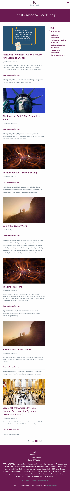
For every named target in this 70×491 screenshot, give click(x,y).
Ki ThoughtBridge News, (10, 80)
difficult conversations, (22, 187)
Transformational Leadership (11, 434)
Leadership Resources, (23, 80)
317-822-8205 (25, 480)
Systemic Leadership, (25, 313)
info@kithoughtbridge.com (40, 480)
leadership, (32, 187)
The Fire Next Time (12, 286)
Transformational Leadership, (11, 82)
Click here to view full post (11, 75)
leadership (28, 82)
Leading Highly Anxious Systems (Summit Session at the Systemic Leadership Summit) (19, 411)
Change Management (57, 55)
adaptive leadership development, (12, 189)
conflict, (5, 316)
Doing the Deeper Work (15, 225)
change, (22, 82)
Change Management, (36, 80)
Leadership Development (29, 192)
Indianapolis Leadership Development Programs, (23, 245)
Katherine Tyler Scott (10, 62)
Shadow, (16, 313)
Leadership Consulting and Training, (26, 248)
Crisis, (31, 134)
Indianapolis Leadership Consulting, (30, 136)
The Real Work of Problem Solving (20, 172)
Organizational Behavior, (10, 311)
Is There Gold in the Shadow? (18, 349)
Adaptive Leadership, (23, 134)
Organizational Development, (25, 371)
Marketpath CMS (51, 485)
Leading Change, (35, 313)
